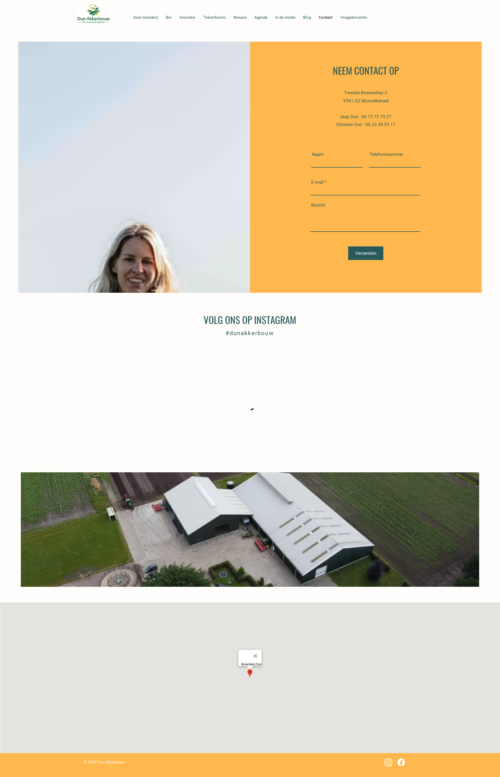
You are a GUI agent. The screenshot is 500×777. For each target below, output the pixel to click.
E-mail (317, 182)
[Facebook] (401, 762)
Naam (318, 154)
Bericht (318, 205)
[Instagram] (388, 762)
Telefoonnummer (386, 154)
